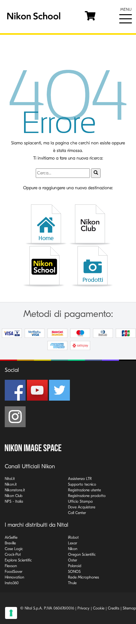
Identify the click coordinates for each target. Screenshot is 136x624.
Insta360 (12, 583)
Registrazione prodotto (87, 496)
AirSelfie (11, 537)
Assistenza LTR (80, 478)
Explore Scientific (18, 560)
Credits (113, 608)
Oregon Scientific (82, 554)
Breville (10, 543)
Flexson (11, 566)
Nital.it (10, 478)
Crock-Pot (13, 554)
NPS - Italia (14, 501)
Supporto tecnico (82, 484)
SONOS (74, 571)
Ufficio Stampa (80, 501)
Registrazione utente (84, 490)
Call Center (77, 513)
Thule (72, 583)
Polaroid (74, 566)
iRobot (73, 537)
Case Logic (14, 549)
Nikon (72, 549)
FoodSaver (13, 571)
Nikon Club (13, 496)
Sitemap (129, 608)
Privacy (83, 608)
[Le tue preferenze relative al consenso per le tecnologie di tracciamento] (11, 613)
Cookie (98, 608)
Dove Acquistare (81, 507)
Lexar (72, 543)
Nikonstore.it (15, 490)
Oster (72, 560)
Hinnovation (14, 577)
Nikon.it (11, 484)
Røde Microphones (83, 577)
